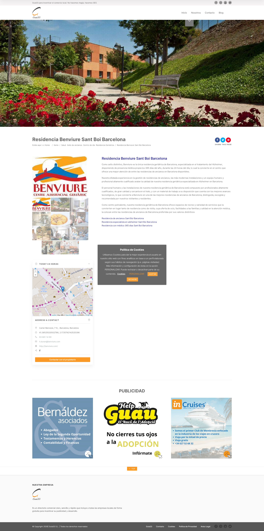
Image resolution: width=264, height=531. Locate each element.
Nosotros (196, 12)
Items (56, 145)
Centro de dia (89, 145)
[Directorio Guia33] (36, 12)
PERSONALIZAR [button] (136, 274)
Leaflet (54, 315)
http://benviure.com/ (48, 346)
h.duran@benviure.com (49, 341)
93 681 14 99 (45, 337)
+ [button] (35, 271)
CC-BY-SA (88, 315)
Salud (63, 145)
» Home (46, 145)
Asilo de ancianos (74, 145)
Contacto (210, 12)
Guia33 (149, 526)
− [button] (35, 274)
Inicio (184, 12)
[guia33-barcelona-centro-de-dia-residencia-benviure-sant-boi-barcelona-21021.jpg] (79, 219)
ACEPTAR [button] (152, 274)
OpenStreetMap (70, 315)
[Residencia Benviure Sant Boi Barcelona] (41, 205)
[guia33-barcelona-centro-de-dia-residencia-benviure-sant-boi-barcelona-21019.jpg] (41, 219)
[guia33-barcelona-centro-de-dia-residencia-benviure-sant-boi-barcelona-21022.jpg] (41, 233)
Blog (221, 12)
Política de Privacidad (188, 526)
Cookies (171, 526)
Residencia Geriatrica (105, 145)
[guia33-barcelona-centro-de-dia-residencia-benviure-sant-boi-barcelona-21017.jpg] (60, 205)
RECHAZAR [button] (132, 279)
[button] (62, 264)
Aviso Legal (205, 526)
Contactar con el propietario (62, 359)
